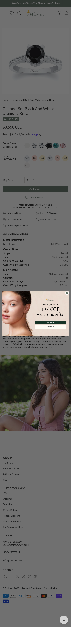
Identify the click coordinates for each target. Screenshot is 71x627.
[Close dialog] (67, 293)
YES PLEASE (50, 323)
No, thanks (50, 327)
